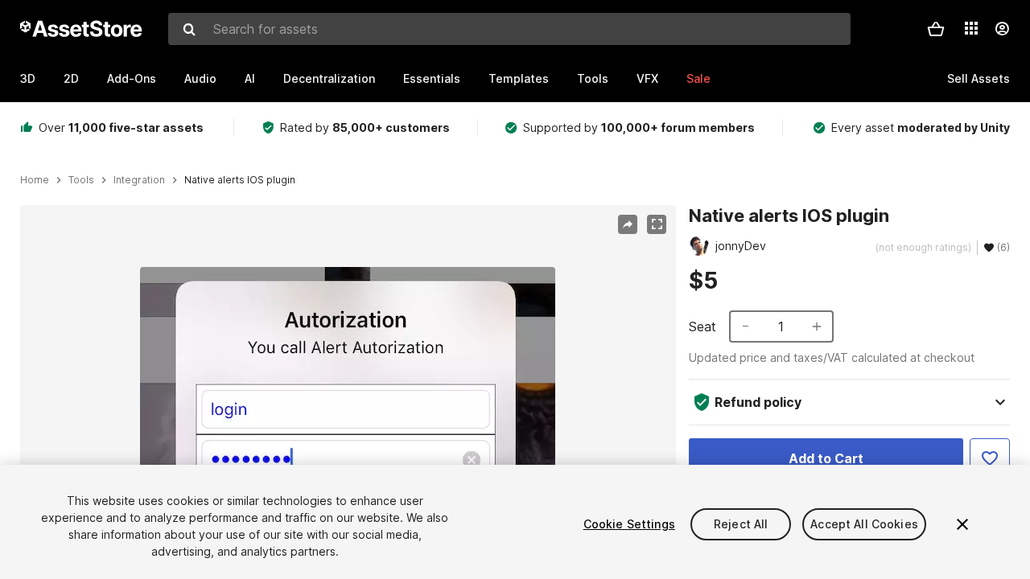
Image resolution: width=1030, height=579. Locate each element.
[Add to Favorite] (990, 458)
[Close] (962, 524)
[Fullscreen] (656, 224)
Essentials (431, 78)
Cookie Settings (629, 524)
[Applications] (971, 28)
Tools (592, 78)
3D (27, 78)
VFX (647, 78)
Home (34, 180)
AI (250, 78)
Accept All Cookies (864, 524)
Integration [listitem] (139, 180)
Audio (200, 78)
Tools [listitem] (81, 180)
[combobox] (509, 29)
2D (71, 78)
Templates (518, 78)
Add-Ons (131, 78)
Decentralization (329, 78)
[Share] (627, 224)
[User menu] (1002, 29)
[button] (936, 29)
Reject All (741, 524)
